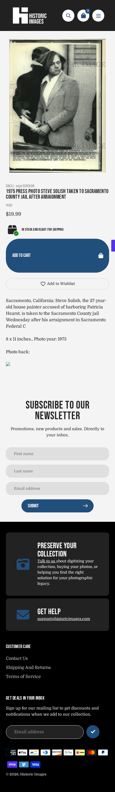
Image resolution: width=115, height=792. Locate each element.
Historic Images (33, 774)
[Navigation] (98, 16)
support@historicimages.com (63, 619)
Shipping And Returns (28, 667)
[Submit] (92, 731)
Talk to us (46, 561)
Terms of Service (23, 676)
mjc (9, 205)
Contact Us (17, 658)
